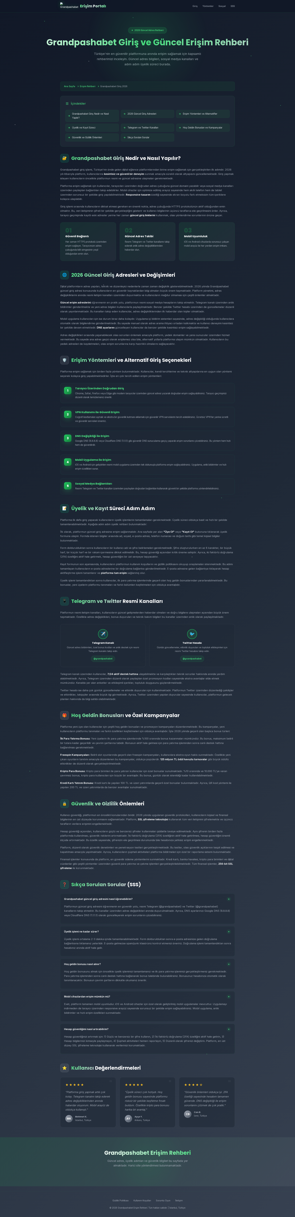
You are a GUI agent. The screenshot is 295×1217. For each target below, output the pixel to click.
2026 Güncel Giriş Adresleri (142, 113)
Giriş (195, 6)
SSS (233, 6)
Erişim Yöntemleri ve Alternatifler (200, 113)
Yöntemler (208, 6)
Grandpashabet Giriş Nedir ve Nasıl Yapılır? (90, 115)
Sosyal (222, 6)
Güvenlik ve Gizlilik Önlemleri (87, 137)
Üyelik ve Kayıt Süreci (83, 127)
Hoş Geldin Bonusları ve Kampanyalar (202, 127)
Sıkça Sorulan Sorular (138, 137)
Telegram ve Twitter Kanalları (143, 127)
